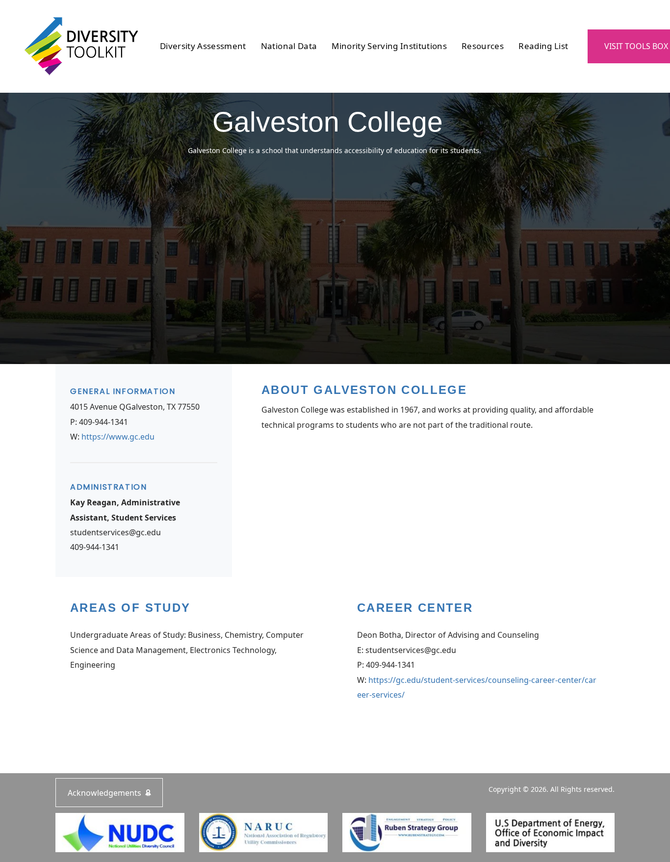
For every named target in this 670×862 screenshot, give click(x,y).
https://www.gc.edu (118, 436)
